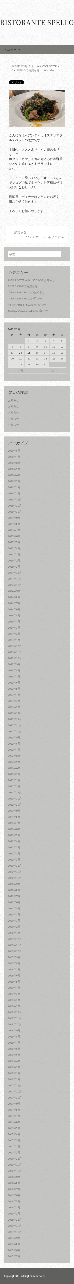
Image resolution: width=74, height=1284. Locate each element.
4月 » (54, 370)
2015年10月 (15, 1232)
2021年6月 (14, 829)
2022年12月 (15, 719)
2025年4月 (14, 548)
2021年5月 (14, 835)
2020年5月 (14, 908)
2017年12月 (15, 1085)
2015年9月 (14, 1238)
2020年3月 (14, 920)
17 (45, 352)
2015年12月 (15, 1219)
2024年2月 (14, 634)
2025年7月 (14, 530)
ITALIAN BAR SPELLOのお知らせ (26, 292)
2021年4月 (14, 841)
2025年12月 (15, 499)
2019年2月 (14, 1000)
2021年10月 (15, 804)
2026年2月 (14, 487)
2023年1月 (14, 713)
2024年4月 (14, 621)
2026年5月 (14, 469)
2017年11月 (15, 1091)
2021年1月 (14, 859)
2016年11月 (15, 1164)
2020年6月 (14, 902)
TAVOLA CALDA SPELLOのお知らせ (28, 310)
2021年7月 (14, 823)
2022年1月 (14, 786)
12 (62, 346)
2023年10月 (15, 658)
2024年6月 (14, 609)
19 (62, 352)
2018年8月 (14, 1036)
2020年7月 (14, 896)
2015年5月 (14, 1256)
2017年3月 (14, 1140)
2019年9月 (14, 957)
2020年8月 (14, 890)
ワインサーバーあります (45, 237)
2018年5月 (14, 1055)
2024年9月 (14, 591)
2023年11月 (15, 652)
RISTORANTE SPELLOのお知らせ (27, 304)
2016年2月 (14, 1207)
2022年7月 (14, 749)
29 (28, 364)
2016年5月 (14, 1201)
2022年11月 (15, 725)
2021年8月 (14, 817)
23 (37, 358)
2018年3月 (14, 1067)
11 (53, 346)
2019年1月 (14, 1006)
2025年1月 (14, 566)
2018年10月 (15, 1024)
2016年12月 (15, 1158)
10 (45, 346)
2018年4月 (14, 1061)
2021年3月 (14, 847)
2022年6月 (14, 756)
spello (50, 70)
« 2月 (20, 370)
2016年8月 (14, 1183)
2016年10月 (15, 1171)
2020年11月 (15, 872)
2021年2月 (14, 853)
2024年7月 (14, 603)
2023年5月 (14, 688)
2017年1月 (14, 1152)
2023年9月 (14, 664)
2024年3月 (14, 627)
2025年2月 (14, 560)
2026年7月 (14, 457)
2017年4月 (14, 1134)
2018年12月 (15, 1012)
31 (45, 364)
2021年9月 (14, 810)
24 (45, 358)
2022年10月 (15, 731)
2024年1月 (14, 640)
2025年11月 (15, 505)
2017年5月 (14, 1128)
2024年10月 (15, 585)
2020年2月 (14, 926)
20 (12, 358)
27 (12, 364)
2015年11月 (15, 1225)
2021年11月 (15, 798)
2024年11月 (15, 579)
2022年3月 (14, 774)
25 (53, 358)
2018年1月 (14, 1079)
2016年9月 (14, 1177)
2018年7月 (14, 1042)
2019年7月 (14, 969)
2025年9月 (14, 518)
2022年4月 (14, 768)
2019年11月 (15, 945)
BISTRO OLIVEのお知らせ (22, 286)
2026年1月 (14, 493)
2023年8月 (14, 670)
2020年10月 (15, 878)
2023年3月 (14, 701)
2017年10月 (15, 1097)
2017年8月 (14, 1110)
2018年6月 (14, 1049)
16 (37, 352)
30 (37, 364)
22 (28, 358)
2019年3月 (14, 994)
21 (20, 358)
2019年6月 (14, 975)
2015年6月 (14, 1250)
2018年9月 (14, 1030)
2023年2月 (14, 707)
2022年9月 (14, 737)
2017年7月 (14, 1116)
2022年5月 (14, 762)
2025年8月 (14, 524)
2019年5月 (14, 981)
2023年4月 (14, 695)
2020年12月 (15, 865)
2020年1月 (14, 933)
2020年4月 (14, 914)
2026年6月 (14, 463)
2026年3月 (14, 481)
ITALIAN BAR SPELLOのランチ (25, 298)
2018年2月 (14, 1073)
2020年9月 (14, 884)
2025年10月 (15, 511)
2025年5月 (14, 542)
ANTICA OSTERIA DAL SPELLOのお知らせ (31, 280)
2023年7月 (14, 676)
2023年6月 (14, 682)
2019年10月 (15, 951)
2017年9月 (14, 1103)
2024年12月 (15, 572)
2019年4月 (14, 987)
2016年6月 (14, 1195)
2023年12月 (15, 646)
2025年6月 (14, 536)
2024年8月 (14, 597)
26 (62, 358)
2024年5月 (14, 615)
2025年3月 (14, 554)
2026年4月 (14, 475)
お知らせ (18, 232)
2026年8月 (14, 450)
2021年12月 (15, 792)
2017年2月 (14, 1146)
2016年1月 (14, 1213)
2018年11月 (15, 1018)
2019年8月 (14, 963)
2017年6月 (14, 1122)
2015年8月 (14, 1244)
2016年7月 (14, 1189)
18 (53, 352)
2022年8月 (14, 743)
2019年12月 (15, 939)
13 (12, 352)
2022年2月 (14, 780)
